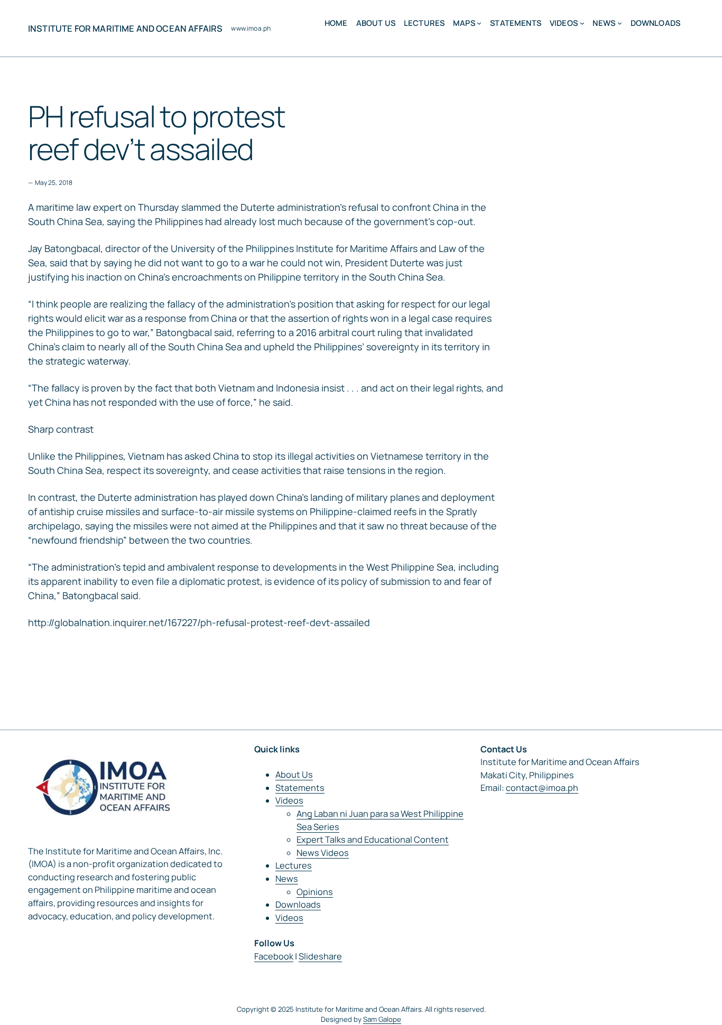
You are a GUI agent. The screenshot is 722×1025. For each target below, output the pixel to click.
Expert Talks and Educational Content (373, 839)
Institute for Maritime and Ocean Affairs (125, 28)
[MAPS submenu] (479, 23)
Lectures (293, 865)
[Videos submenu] (582, 23)
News (286, 878)
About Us (294, 774)
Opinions (315, 892)
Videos (289, 800)
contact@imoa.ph (542, 788)
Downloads (298, 904)
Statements (300, 788)
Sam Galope (382, 1019)
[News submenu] (619, 23)
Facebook (273, 956)
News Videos (323, 853)
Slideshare (320, 956)
